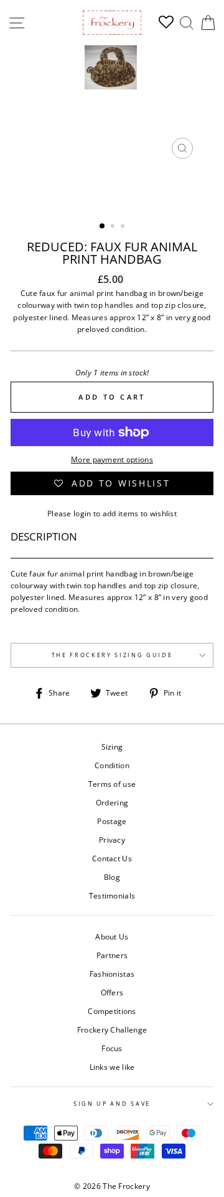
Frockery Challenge (112, 1029)
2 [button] (114, 227)
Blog (112, 877)
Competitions (112, 1011)
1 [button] (103, 226)
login (82, 513)
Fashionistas (112, 974)
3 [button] (124, 227)
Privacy (112, 840)
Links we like (112, 1067)
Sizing (112, 746)
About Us (111, 936)
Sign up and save (112, 1104)
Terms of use (112, 784)
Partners (112, 955)
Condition (112, 765)
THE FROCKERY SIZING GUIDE (112, 655)
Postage (111, 821)
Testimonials (112, 895)
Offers (112, 992)
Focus (112, 1048)
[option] (112, 105)
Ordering (112, 802)
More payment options (112, 459)
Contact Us (112, 858)
